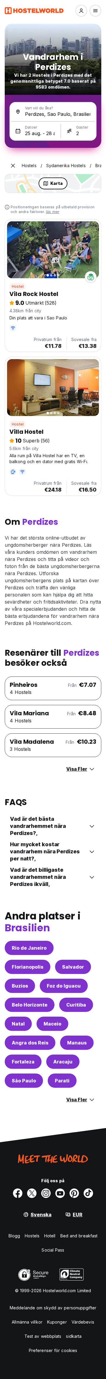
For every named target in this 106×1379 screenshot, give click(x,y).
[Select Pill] (81, 11)
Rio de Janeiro (29, 948)
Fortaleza (23, 1062)
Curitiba (76, 1005)
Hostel (18, 286)
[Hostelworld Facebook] (17, 1193)
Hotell (50, 1235)
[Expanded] (13, 166)
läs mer (52, 211)
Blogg (14, 1235)
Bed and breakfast (79, 1235)
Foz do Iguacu (64, 986)
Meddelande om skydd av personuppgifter (53, 1307)
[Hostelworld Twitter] (32, 1193)
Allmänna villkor (27, 1321)
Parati (62, 1081)
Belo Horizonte (29, 1005)
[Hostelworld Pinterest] (74, 1193)
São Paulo (24, 1081)
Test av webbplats (43, 1336)
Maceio (52, 1024)
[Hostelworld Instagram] (46, 1193)
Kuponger (57, 1321)
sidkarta (74, 1336)
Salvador (73, 967)
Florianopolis (27, 967)
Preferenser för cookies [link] (53, 1350)
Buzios (20, 986)
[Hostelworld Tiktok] (88, 1193)
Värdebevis (83, 1321)
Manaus (77, 1043)
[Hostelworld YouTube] (60, 1193)
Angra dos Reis (30, 1043)
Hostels (32, 1235)
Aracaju (62, 1062)
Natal (18, 1024)
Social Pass (53, 1249)
